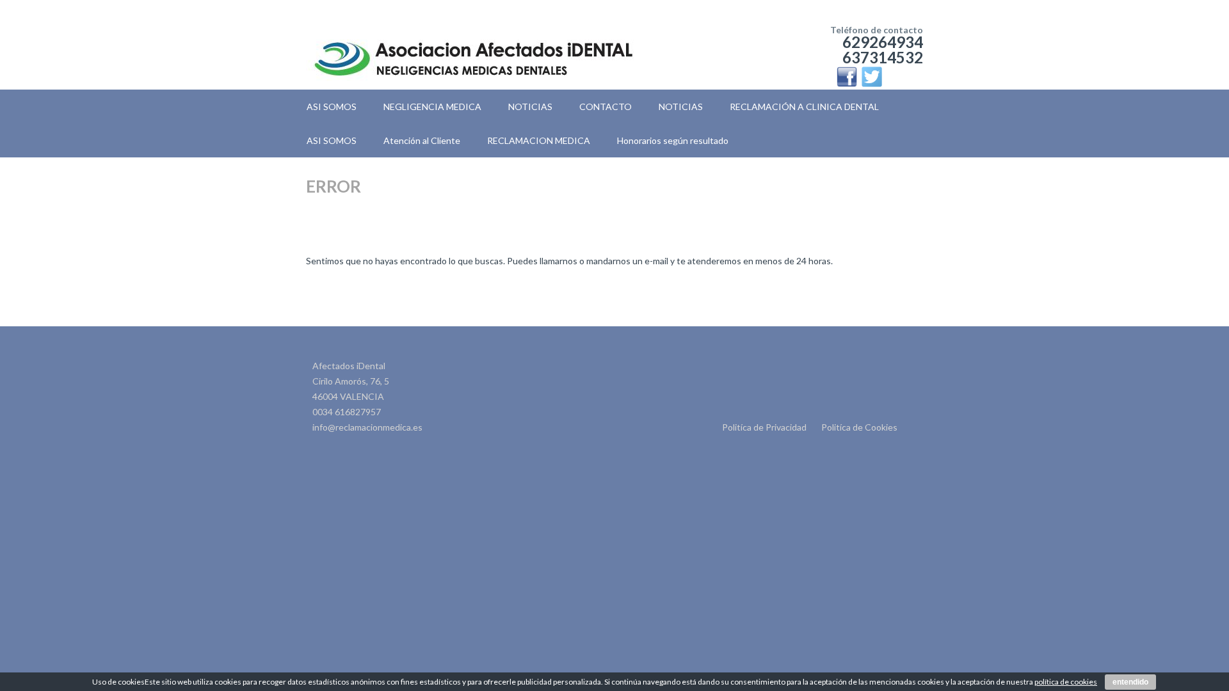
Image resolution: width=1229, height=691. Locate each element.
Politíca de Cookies (859, 427)
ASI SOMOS (332, 106)
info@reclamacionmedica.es (367, 427)
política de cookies (1065, 682)
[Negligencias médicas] (473, 38)
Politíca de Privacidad (764, 427)
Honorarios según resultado (672, 140)
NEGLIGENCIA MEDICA (432, 106)
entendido (1130, 682)
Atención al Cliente (421, 140)
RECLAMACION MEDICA (538, 140)
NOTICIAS (530, 106)
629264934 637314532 (882, 50)
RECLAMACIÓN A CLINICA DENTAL (804, 106)
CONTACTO (605, 106)
